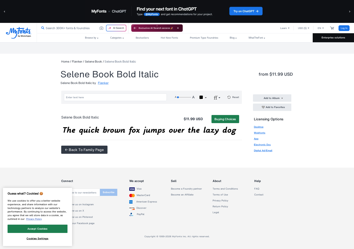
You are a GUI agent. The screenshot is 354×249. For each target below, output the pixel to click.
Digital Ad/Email (263, 150)
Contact (258, 194)
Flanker (77, 61)
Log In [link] (344, 28)
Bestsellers (142, 38)
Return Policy (220, 206)
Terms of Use (220, 194)
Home (65, 61)
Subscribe (108, 192)
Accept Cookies (37, 229)
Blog (232, 37)
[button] (4, 11)
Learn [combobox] (283, 28)
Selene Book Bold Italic (120, 61)
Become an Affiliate (182, 194)
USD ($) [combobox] (302, 28)
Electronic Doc (262, 144)
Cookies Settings (37, 238)
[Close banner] (178, 28)
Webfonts (259, 133)
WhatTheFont (256, 37)
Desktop (258, 127)
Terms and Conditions (225, 188)
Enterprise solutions (333, 37)
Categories (116, 37)
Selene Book (93, 61)
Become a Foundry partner (186, 188)
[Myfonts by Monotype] (18, 32)
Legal (216, 212)
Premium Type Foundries (204, 38)
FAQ (256, 188)
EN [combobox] (319, 28)
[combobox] (82, 28)
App (256, 138)
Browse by (90, 37)
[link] (42, 28)
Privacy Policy (220, 200)
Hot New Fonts (169, 38)
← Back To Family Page (84, 149)
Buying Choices (225, 119)
